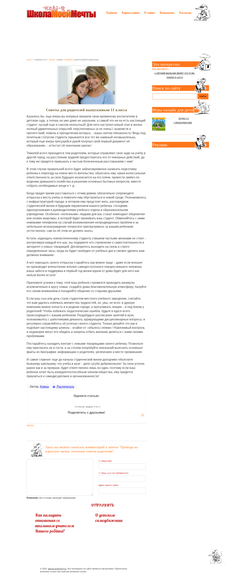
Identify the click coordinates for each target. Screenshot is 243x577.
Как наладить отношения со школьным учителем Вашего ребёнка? (54, 523)
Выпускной (80, 59)
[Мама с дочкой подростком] (86, 84)
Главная (111, 13)
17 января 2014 (40, 59)
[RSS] (186, 569)
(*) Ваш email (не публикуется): (114, 473)
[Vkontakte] (179, 569)
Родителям (93, 59)
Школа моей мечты (57, 569)
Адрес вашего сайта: (109, 485)
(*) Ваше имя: (105, 460)
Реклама (185, 13)
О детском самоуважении (109, 517)
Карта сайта (131, 13)
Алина (59, 59)
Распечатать (65, 386)
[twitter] (173, 569)
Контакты (166, 13)
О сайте (149, 13)
